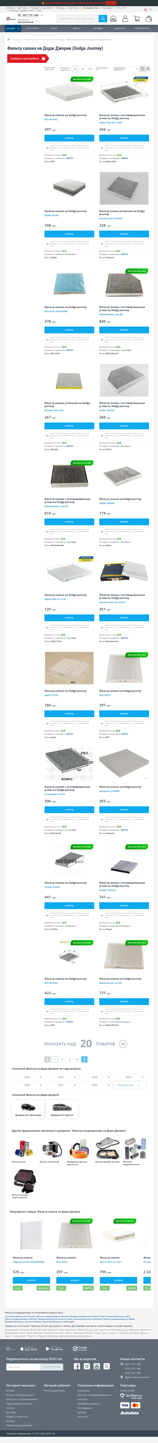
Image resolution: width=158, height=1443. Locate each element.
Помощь (60, 8)
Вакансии (82, 1416)
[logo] (12, 18)
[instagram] (87, 1366)
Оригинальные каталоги (19, 1403)
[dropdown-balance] (149, 18)
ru (145, 9)
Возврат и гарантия (41, 8)
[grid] (142, 68)
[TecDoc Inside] (136, 1396)
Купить (69, 137)
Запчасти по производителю (21, 1399)
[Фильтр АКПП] (107, 1148)
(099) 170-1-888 (133, 1368)
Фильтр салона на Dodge (52, 39)
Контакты (74, 8)
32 (82, 69)
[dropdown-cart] (137, 18)
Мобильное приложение (19, 1425)
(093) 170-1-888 (133, 1372)
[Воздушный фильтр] (79, 1148)
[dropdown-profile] (125, 18)
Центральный (25, 21)
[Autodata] (136, 1413)
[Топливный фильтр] (52, 1148)
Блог (39, 10)
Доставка (22, 8)
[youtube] (97, 1366)
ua (150, 9)
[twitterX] (107, 1366)
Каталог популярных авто (20, 1394)
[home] (8, 39)
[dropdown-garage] (113, 18)
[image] (69, 92)
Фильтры (17, 39)
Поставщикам (84, 1407)
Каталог (10, 1390)
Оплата (10, 8)
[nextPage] (84, 1059)
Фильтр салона (31, 39)
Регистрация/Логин (54, 1390)
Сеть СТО (121, 8)
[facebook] (77, 1366)
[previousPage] (47, 1059)
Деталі (111, 3)
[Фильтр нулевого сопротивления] (24, 1181)
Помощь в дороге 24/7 (21, 10)
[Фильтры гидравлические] (135, 1148)
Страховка (107, 8)
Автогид (81, 1412)
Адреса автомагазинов (137, 1377)
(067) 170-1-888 (133, 1364)
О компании (83, 1390)
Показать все (125, 1085)
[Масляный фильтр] (24, 1148)
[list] (148, 68)
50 (89, 69)
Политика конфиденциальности (94, 1394)
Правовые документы (88, 1403)
